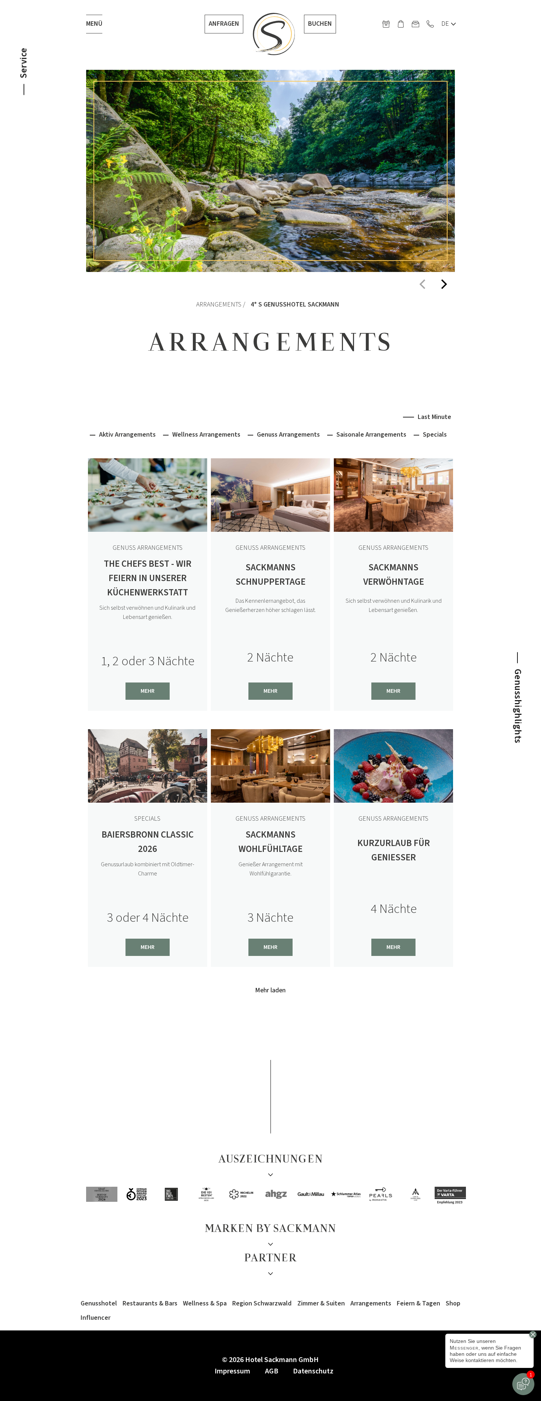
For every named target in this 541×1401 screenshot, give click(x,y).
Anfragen (224, 23)
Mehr (148, 691)
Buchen (320, 23)
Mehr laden (270, 990)
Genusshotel (99, 1303)
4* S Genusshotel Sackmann (295, 304)
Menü (94, 23)
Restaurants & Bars (150, 1303)
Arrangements (218, 304)
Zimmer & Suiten (321, 1303)
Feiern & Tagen (418, 1303)
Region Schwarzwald (261, 1303)
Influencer (95, 1317)
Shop (453, 1303)
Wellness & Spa (205, 1303)
